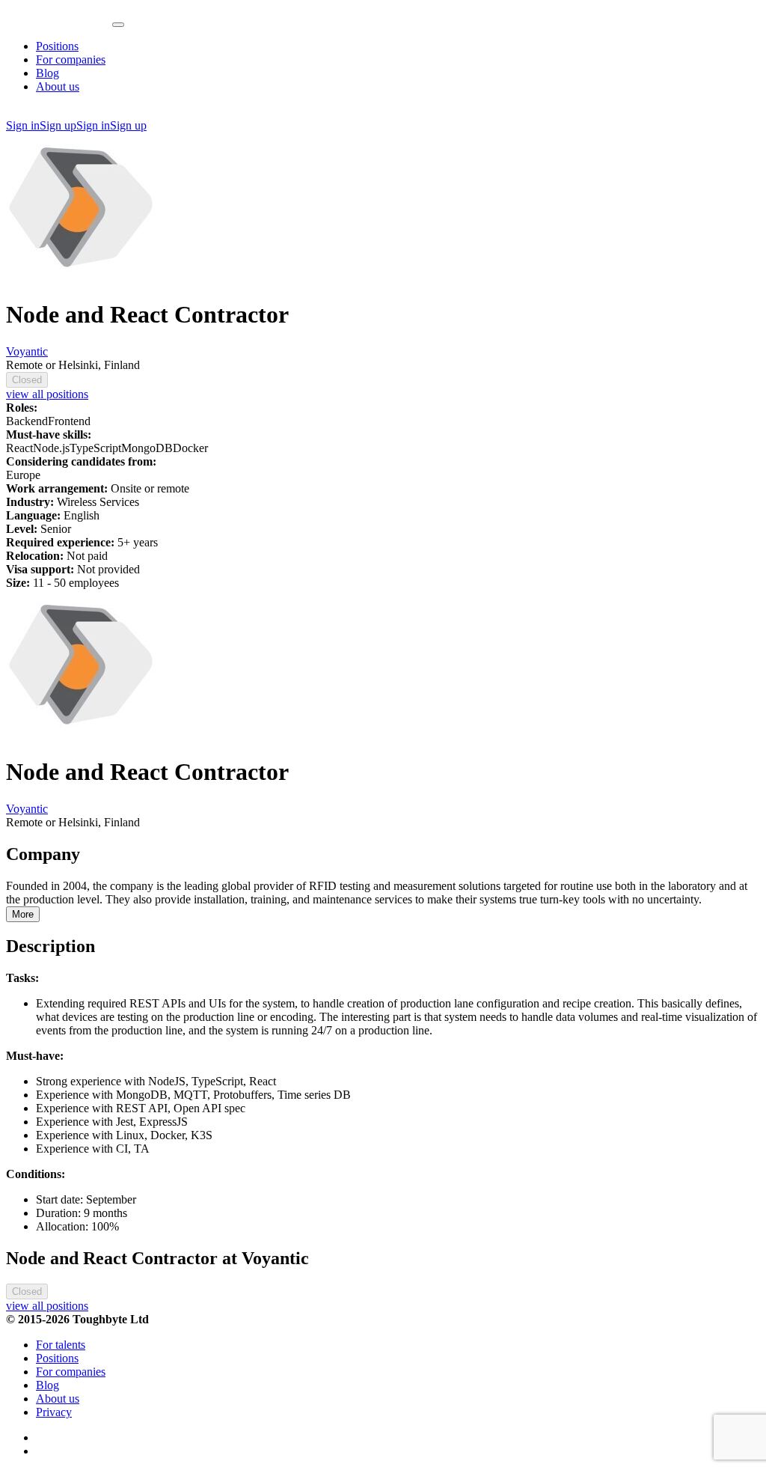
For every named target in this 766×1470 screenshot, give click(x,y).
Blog (47, 73)
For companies (70, 59)
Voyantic (27, 351)
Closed (27, 379)
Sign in (23, 125)
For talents (60, 1344)
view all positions (47, 394)
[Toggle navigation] (118, 24)
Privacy (54, 1412)
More (23, 914)
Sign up (58, 125)
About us (57, 86)
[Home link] (59, 20)
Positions (57, 46)
